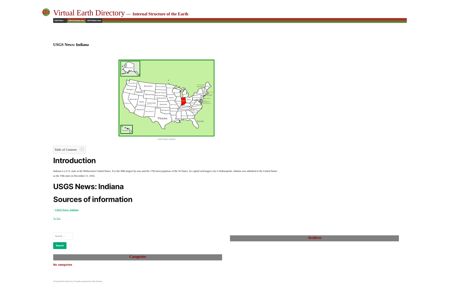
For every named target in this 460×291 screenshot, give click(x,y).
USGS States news (94, 20)
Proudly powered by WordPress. (88, 281)
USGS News (58, 20)
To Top (56, 218)
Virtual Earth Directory (89, 12)
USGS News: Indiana (66, 210)
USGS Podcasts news (76, 20)
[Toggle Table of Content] (80, 149)
